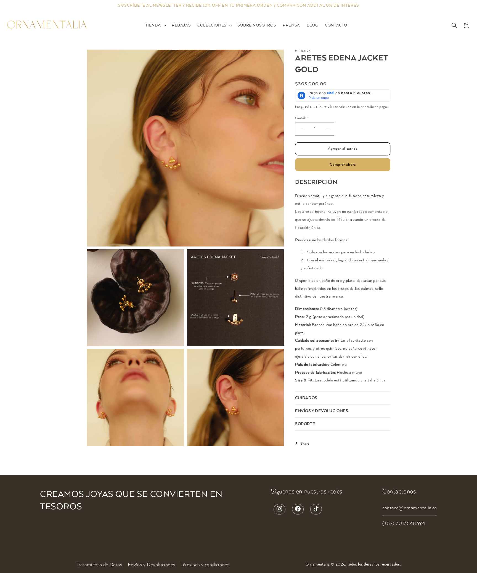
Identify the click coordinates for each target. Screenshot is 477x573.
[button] (155, 25)
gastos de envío (317, 106)
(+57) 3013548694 (403, 523)
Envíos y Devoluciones (151, 564)
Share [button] (305, 443)
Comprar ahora (343, 164)
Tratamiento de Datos (99, 564)
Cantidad (301, 118)
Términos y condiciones (205, 564)
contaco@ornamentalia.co (409, 508)
